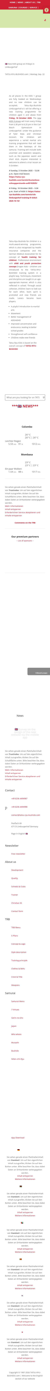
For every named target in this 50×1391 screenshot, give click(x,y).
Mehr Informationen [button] (14, 506)
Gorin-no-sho (17, 1018)
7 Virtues (15, 1009)
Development (17, 870)
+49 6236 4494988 (19, 807)
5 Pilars (14, 935)
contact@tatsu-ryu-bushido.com (25, 815)
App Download (17, 1137)
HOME (12, 2)
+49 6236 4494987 (19, 798)
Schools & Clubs (18, 886)
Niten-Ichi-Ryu (17, 1059)
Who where (16, 1034)
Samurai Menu (18, 1001)
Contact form (17, 911)
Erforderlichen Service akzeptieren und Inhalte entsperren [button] (22, 514)
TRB (38, 2)
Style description (18, 952)
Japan (13, 1026)
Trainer (14, 894)
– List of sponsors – (25, 540)
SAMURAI (13, 7)
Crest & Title (16, 977)
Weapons (15, 985)
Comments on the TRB (25, 522)
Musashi (15, 1042)
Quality (14, 878)
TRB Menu (16, 927)
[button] (46, 10)
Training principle (19, 960)
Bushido (15, 1050)
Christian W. (16, 903)
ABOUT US (30, 2)
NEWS (20, 2)
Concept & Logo (18, 944)
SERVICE (34, 7)
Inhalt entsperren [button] (13, 509)
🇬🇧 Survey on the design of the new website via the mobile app (25, 733)
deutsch (20, 415)
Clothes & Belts (18, 968)
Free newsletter (18, 854)
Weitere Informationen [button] (25, 1179)
